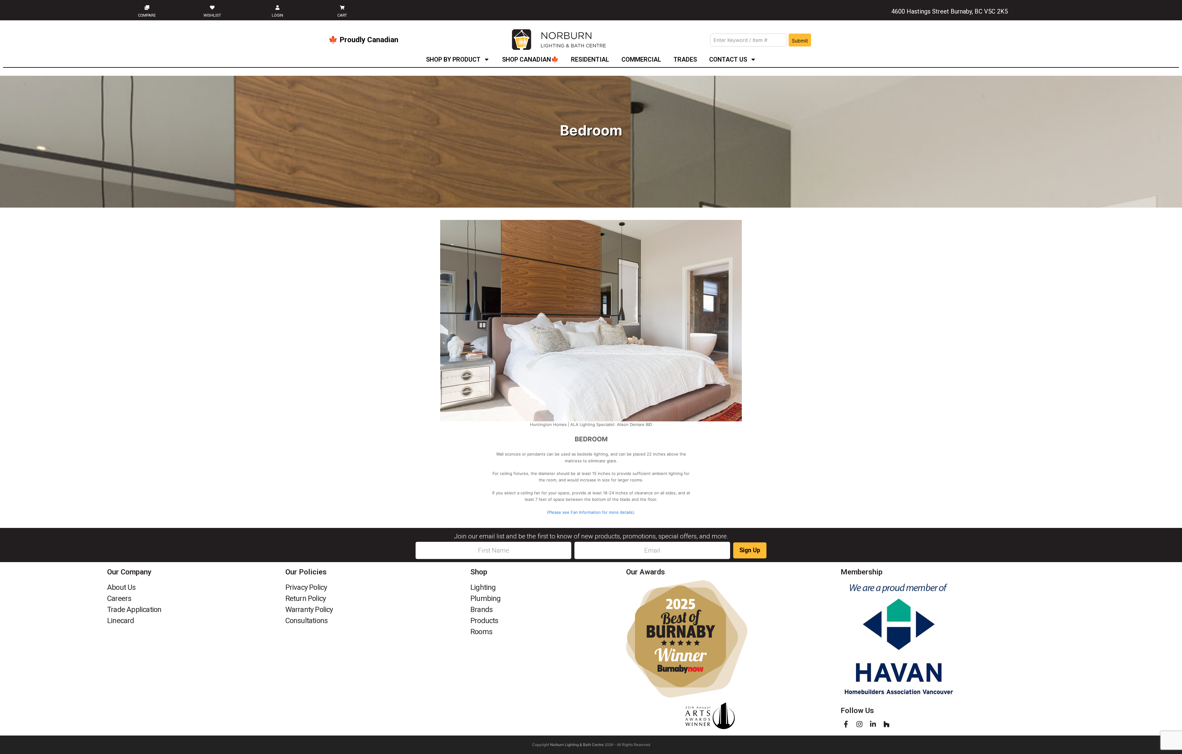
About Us (121, 587)
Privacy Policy (306, 587)
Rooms (481, 631)
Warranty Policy (309, 609)
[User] (277, 7)
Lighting (483, 587)
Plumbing (485, 598)
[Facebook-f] (845, 724)
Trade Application (134, 609)
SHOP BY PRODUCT (453, 59)
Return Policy (305, 598)
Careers (119, 598)
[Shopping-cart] (342, 7)
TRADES (685, 59)
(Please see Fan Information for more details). (591, 512)
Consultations (306, 620)
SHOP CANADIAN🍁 (530, 59)
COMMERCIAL (641, 59)
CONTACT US (728, 59)
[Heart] (212, 7)
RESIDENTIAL (590, 59)
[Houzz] (886, 724)
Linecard (120, 620)
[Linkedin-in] (873, 724)
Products (484, 620)
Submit (800, 41)
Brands (481, 609)
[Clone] (146, 7)
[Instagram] (859, 724)
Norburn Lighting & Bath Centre (577, 744)
